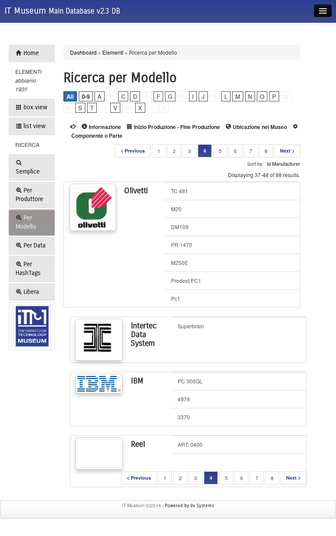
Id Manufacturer (283, 163)
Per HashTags (28, 269)
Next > (287, 150)
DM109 (180, 226)
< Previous (133, 150)
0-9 (86, 96)
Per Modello (26, 222)
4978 (184, 399)
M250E (179, 262)
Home (30, 53)
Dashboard (83, 52)
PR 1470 (181, 244)
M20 (176, 208)
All (70, 96)
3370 (184, 417)
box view (34, 107)
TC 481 (179, 191)
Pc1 (175, 298)
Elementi (112, 52)
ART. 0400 (190, 444)
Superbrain (191, 326)
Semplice (28, 171)
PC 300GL (190, 381)
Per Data (34, 245)
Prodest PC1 (186, 280)
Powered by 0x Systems (189, 505)
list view (34, 126)
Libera (30, 292)
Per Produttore (29, 195)
